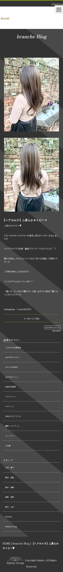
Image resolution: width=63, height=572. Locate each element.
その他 (7, 445)
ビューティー (10, 435)
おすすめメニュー (12, 377)
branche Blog (21, 543)
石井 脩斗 (9, 467)
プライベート (10, 396)
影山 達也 (9, 477)
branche (8, 516)
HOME (6, 543)
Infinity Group (11, 526)
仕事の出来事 (10, 386)
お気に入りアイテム (13, 416)
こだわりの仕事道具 (13, 347)
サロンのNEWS (11, 367)
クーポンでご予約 (31, 319)
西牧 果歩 (9, 497)
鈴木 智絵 (9, 487)
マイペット (9, 406)
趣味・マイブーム (12, 426)
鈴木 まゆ (9, 506)
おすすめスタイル (52, 327)
